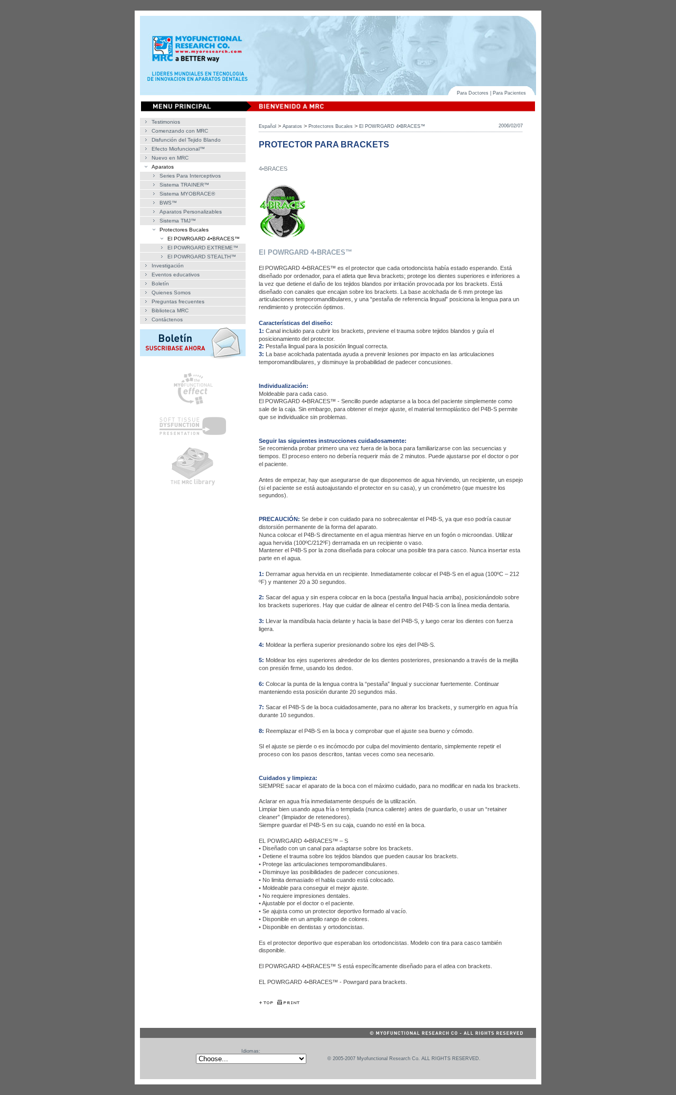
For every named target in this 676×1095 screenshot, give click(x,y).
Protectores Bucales (184, 230)
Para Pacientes (509, 93)
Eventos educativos (176, 274)
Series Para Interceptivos (190, 176)
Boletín (160, 283)
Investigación (168, 265)
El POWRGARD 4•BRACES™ (203, 239)
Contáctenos (167, 319)
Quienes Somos (171, 292)
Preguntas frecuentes (178, 301)
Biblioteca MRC (170, 310)
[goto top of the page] (266, 1002)
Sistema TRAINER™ (184, 185)
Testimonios (166, 122)
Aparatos (163, 167)
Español (267, 126)
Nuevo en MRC (170, 158)
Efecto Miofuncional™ (178, 149)
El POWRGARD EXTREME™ (202, 247)
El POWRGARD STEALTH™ (201, 256)
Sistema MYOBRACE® (187, 194)
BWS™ (168, 203)
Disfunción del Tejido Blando (186, 140)
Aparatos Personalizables (190, 212)
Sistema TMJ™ (177, 221)
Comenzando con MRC (180, 131)
